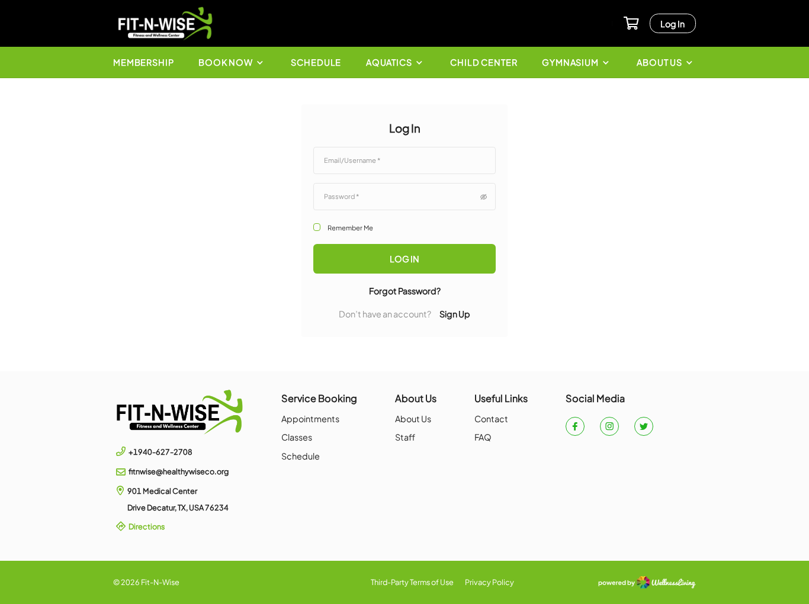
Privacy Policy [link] (489, 582)
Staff (405, 437)
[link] (179, 412)
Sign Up (454, 314)
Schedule (316, 62)
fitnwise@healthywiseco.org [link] (179, 471)
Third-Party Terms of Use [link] (412, 582)
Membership (143, 62)
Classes (296, 437)
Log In (672, 23)
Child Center (483, 62)
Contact (491, 418)
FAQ (483, 437)
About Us (413, 418)
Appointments (310, 418)
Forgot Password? (405, 290)
